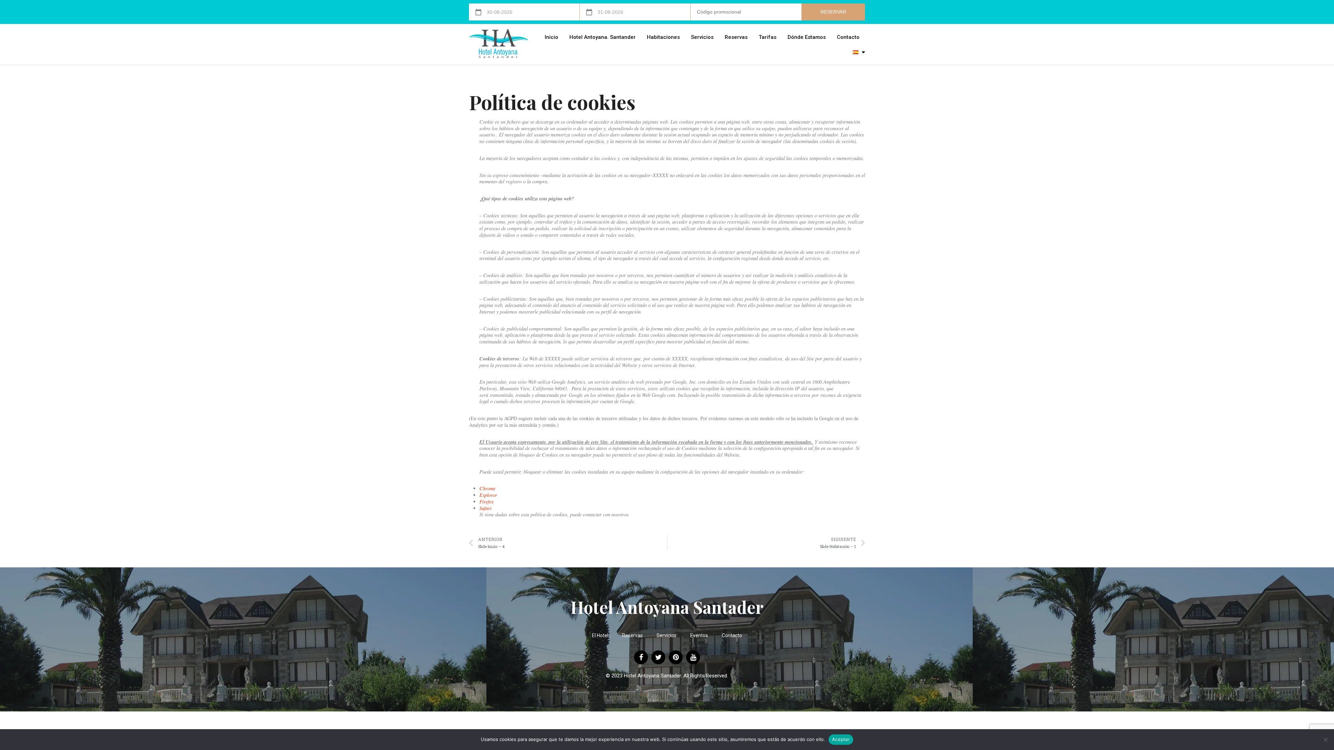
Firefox (486, 501)
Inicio (551, 37)
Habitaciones (663, 37)
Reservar (833, 12)
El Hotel (600, 635)
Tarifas (767, 37)
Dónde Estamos (807, 37)
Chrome (487, 488)
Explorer (488, 495)
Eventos (699, 635)
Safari (485, 508)
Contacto (848, 37)
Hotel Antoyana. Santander (602, 37)
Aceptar (841, 739)
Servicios (702, 37)
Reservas (736, 37)
